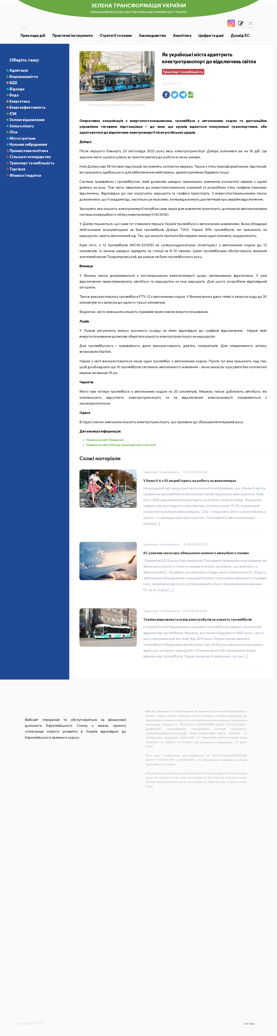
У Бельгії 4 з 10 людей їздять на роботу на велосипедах (189, 480)
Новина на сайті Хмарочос (105, 440)
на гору (250, 1023)
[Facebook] (166, 95)
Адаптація (19, 70)
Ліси (14, 132)
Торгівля (17, 169)
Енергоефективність (28, 107)
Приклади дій (33, 35)
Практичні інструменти (72, 35)
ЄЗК (13, 113)
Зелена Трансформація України (138, 5)
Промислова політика (29, 150)
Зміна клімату (22, 126)
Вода (14, 95)
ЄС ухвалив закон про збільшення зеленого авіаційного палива (196, 553)
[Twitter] (174, 95)
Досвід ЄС (240, 35)
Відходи (17, 89)
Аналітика (182, 35)
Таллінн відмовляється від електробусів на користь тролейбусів (197, 619)
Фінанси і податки (25, 175)
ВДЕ (13, 82)
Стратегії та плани (116, 35)
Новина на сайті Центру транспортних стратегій (121, 445)
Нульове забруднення (28, 144)
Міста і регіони (22, 138)
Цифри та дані (211, 35)
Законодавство (152, 35)
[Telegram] (183, 95)
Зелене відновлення (27, 119)
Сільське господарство (30, 156)
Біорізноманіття (24, 76)
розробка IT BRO (30, 1023)
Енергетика (20, 101)
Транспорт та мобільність (32, 163)
